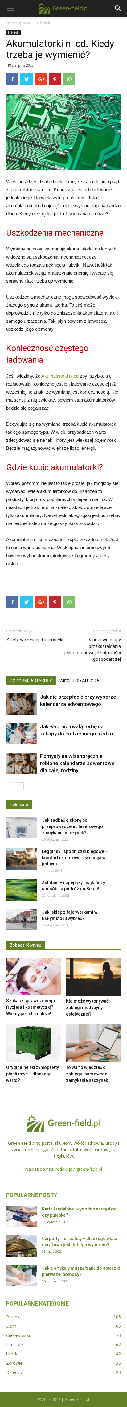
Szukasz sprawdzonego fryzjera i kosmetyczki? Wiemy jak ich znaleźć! (30, 1007)
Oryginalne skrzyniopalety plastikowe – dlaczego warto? (32, 1074)
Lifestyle (44, 23)
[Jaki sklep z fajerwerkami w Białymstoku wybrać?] (21, 919)
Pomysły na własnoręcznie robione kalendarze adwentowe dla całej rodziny (77, 763)
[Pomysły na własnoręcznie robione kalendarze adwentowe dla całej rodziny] (21, 763)
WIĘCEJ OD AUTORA (79, 680)
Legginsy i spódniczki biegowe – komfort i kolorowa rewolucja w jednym (75, 857)
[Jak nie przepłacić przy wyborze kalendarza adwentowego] (21, 704)
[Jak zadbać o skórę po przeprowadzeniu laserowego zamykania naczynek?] (21, 827)
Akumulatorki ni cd (60, 376)
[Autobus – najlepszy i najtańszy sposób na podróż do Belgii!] (21, 890)
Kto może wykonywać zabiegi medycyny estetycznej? (87, 1007)
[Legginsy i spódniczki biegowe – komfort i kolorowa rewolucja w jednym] (21, 859)
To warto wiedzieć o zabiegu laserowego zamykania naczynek (87, 1074)
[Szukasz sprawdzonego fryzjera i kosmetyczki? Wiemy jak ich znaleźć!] (33, 976)
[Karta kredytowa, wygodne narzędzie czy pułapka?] (21, 1216)
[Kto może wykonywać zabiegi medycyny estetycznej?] (93, 977)
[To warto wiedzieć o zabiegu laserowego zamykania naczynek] (93, 1043)
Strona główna (18, 23)
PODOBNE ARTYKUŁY (31, 680)
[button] (118, 8)
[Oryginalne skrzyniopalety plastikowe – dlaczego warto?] (33, 1043)
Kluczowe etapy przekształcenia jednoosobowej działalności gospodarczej (92, 649)
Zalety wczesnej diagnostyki (34, 640)
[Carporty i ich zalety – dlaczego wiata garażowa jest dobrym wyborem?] (21, 1246)
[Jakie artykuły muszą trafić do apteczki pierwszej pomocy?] (21, 1275)
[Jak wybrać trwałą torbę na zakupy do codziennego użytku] (21, 733)
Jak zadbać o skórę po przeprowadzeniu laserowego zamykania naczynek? (72, 826)
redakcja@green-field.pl (78, 1169)
